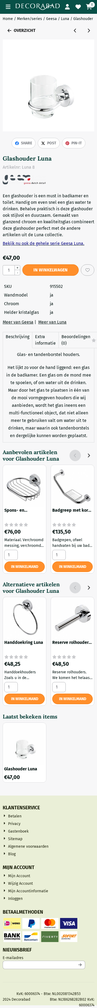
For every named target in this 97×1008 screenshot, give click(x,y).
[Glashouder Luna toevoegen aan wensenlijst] (87, 270)
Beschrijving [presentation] (17, 336)
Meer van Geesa (18, 322)
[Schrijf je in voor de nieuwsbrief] (80, 965)
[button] (8, 6)
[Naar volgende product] (88, 30)
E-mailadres (44, 957)
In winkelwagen (50, 269)
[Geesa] (24, 182)
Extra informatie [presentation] (45, 340)
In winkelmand (24, 566)
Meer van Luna (52, 322)
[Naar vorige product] (75, 30)
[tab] (17, 340)
